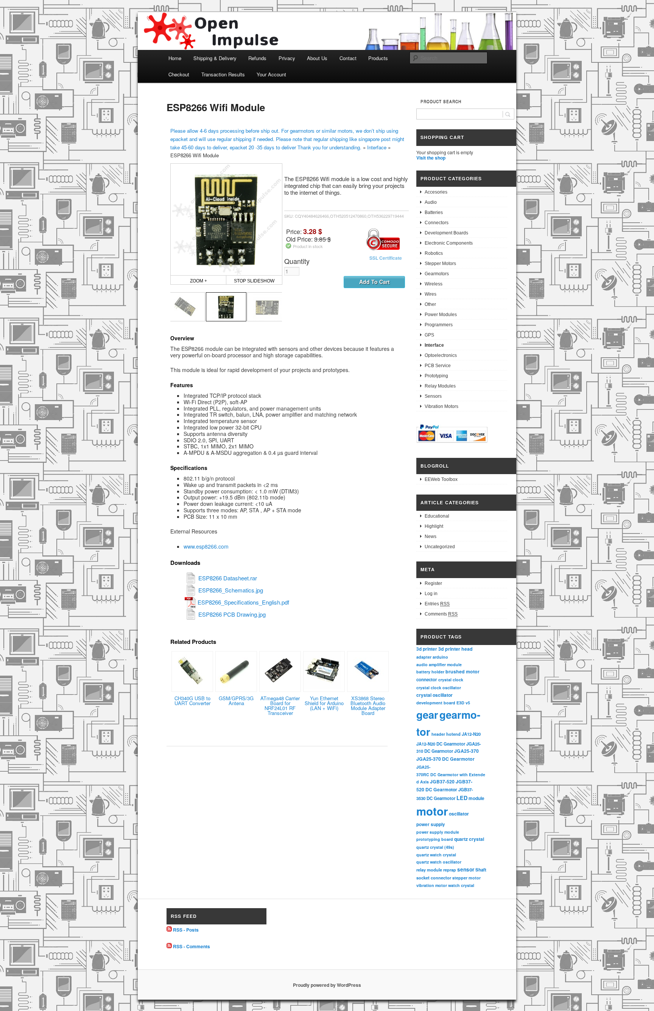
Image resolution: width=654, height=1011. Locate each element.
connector (426, 679)
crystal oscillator (434, 695)
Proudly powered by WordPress (327, 985)
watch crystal (461, 885)
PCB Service (438, 365)
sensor (465, 869)
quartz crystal (469, 839)
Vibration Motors (441, 406)
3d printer (426, 649)
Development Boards (446, 233)
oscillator (459, 813)
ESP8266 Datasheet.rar (227, 578)
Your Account (271, 74)
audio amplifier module (439, 664)
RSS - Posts (186, 929)
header (438, 734)
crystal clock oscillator (438, 687)
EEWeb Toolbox (441, 479)
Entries (437, 603)
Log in (431, 593)
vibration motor (431, 885)
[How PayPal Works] (451, 443)
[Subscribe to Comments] (169, 946)
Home (174, 58)
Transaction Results (223, 74)
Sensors (433, 396)
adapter (423, 657)
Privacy (287, 58)
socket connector (433, 878)
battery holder (430, 672)
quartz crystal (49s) (435, 847)
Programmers (439, 324)
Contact (348, 58)
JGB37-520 (442, 781)
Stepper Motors (440, 263)
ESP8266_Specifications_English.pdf (243, 602)
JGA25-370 (466, 750)
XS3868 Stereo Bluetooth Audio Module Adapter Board (367, 705)
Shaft (480, 870)
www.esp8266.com (206, 546)
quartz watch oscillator (438, 862)
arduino (440, 657)
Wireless (433, 284)
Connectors (436, 222)
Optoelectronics (441, 355)
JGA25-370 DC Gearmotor (445, 758)
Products (378, 58)
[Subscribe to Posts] (169, 929)
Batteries (434, 212)
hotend (453, 734)
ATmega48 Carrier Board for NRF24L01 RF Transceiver (280, 705)
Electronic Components (449, 243)
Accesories (436, 192)
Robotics (434, 253)
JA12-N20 (471, 734)
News (430, 536)
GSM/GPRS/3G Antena (236, 701)
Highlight (434, 526)
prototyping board (434, 839)
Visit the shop (430, 157)
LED (461, 798)
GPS (429, 335)
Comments (441, 614)
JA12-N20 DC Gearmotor (440, 744)
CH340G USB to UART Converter (192, 701)
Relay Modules (440, 386)
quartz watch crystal (436, 854)
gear (427, 714)
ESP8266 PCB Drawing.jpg (232, 614)
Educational (437, 516)
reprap (449, 870)
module (476, 798)
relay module (429, 870)
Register (433, 583)
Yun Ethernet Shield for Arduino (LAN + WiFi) (324, 703)
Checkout (178, 74)
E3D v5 (463, 703)
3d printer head (455, 648)
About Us (317, 58)
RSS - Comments (191, 946)
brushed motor (462, 671)
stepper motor (466, 878)
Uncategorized (440, 546)
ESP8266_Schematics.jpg (230, 590)
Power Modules (441, 314)
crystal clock (450, 679)
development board (435, 703)
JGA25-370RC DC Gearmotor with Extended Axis (450, 774)
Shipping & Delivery (215, 58)
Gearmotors (437, 273)
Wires (430, 294)
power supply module (437, 832)
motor (432, 811)
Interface (376, 147)
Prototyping (436, 375)
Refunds (257, 58)
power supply (430, 824)
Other (430, 304)
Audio (431, 202)
